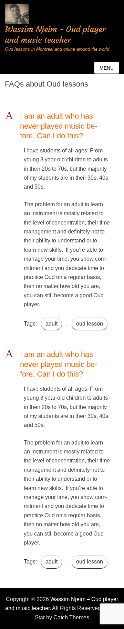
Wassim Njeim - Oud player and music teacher (55, 34)
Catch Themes (71, 617)
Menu (107, 68)
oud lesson (89, 324)
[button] (62, 126)
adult (51, 324)
